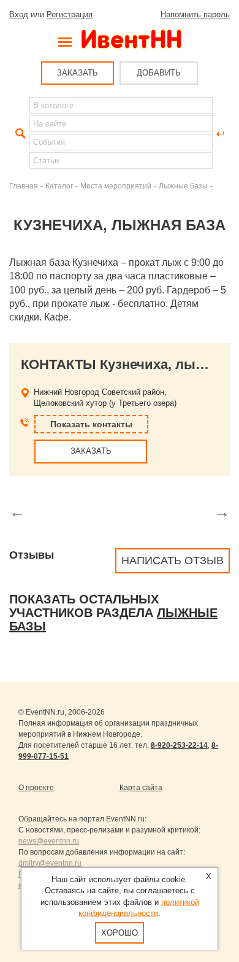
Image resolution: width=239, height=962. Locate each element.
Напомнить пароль (195, 14)
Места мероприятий (115, 186)
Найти (19, 134)
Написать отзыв (172, 560)
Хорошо (119, 932)
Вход (18, 14)
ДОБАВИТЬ (159, 72)
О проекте (36, 787)
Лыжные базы (183, 186)
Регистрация (70, 14)
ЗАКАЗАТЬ (77, 72)
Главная (23, 186)
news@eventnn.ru (48, 841)
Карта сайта (141, 787)
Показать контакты (91, 424)
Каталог (59, 186)
